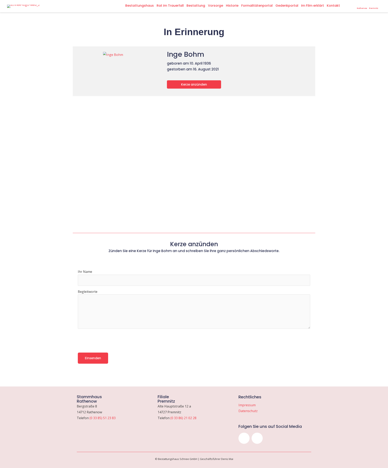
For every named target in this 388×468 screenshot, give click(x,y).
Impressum (247, 405)
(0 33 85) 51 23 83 (103, 418)
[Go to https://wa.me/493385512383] (362, 6)
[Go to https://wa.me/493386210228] (373, 6)
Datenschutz (248, 411)
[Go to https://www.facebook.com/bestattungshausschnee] (353, 4)
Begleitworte (87, 291)
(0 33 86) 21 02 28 (183, 418)
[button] (244, 438)
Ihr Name (85, 271)
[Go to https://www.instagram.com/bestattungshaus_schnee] (348, 4)
